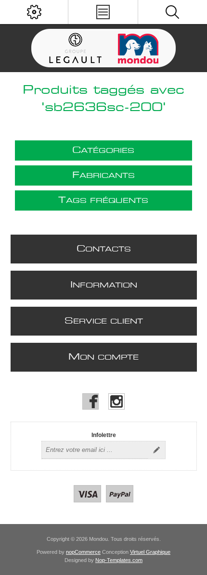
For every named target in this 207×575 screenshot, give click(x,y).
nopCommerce (83, 552)
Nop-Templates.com (118, 560)
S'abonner (156, 450)
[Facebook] (90, 401)
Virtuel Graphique (150, 552)
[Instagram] (116, 401)
